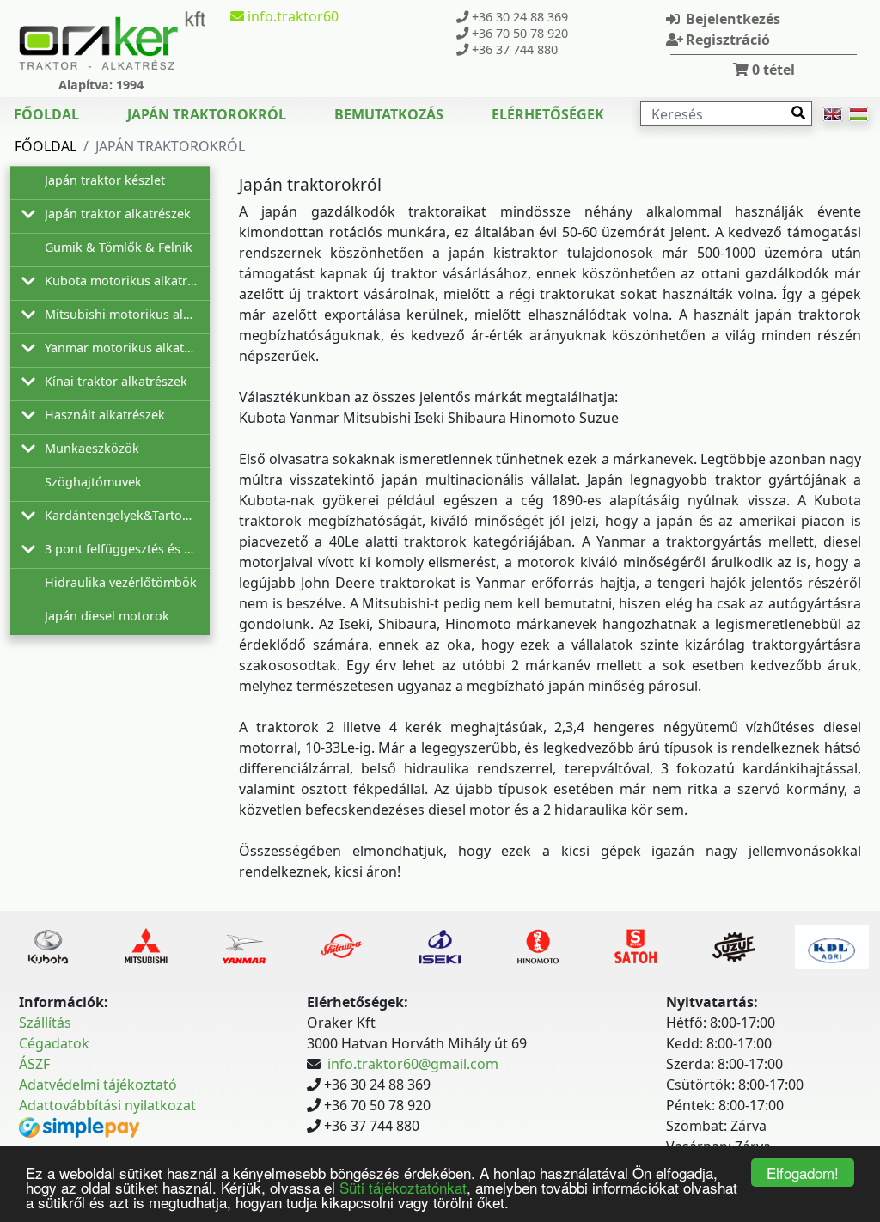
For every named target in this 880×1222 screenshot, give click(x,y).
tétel (773, 69)
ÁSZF (34, 1063)
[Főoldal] (112, 40)
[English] (832, 114)
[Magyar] (858, 114)
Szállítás (45, 1022)
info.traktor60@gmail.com (412, 1063)
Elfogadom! (803, 1172)
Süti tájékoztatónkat (403, 1187)
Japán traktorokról (206, 114)
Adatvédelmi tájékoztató (98, 1084)
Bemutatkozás (388, 114)
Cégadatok (54, 1043)
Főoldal (46, 114)
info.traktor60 (291, 16)
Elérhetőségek (548, 114)
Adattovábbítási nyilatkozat (107, 1105)
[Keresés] (798, 112)
